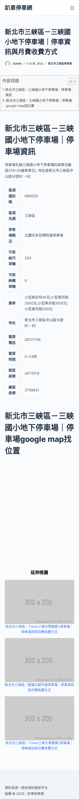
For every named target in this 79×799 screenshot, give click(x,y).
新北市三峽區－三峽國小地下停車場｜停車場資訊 (38, 92)
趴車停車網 (18, 7)
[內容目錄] (71, 81)
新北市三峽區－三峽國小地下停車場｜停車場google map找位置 (39, 103)
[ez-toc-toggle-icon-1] (69, 82)
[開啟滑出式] (72, 8)
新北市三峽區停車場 (60, 63)
